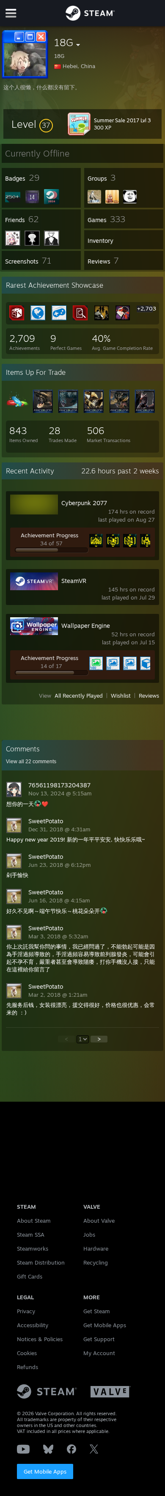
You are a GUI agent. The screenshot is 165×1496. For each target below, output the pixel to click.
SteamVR (73, 580)
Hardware (95, 1248)
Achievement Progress (49, 535)
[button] (32, 124)
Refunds (27, 1367)
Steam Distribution (41, 1262)
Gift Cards (29, 1276)
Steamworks (32, 1248)
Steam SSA (30, 1234)
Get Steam (96, 1311)
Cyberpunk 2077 (84, 502)
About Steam (34, 1220)
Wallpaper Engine (85, 625)
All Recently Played (79, 695)
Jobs (89, 1234)
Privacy (26, 1311)
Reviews (149, 695)
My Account (99, 1353)
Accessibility (32, 1325)
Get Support (99, 1339)
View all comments (31, 761)
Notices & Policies (40, 1339)
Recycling (95, 1262)
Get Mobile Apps (45, 1471)
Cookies (27, 1353)
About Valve (99, 1220)
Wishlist (121, 695)
